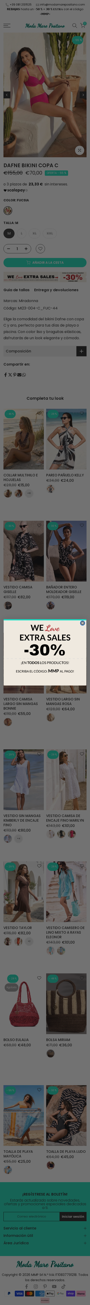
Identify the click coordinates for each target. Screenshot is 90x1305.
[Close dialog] (82, 623)
